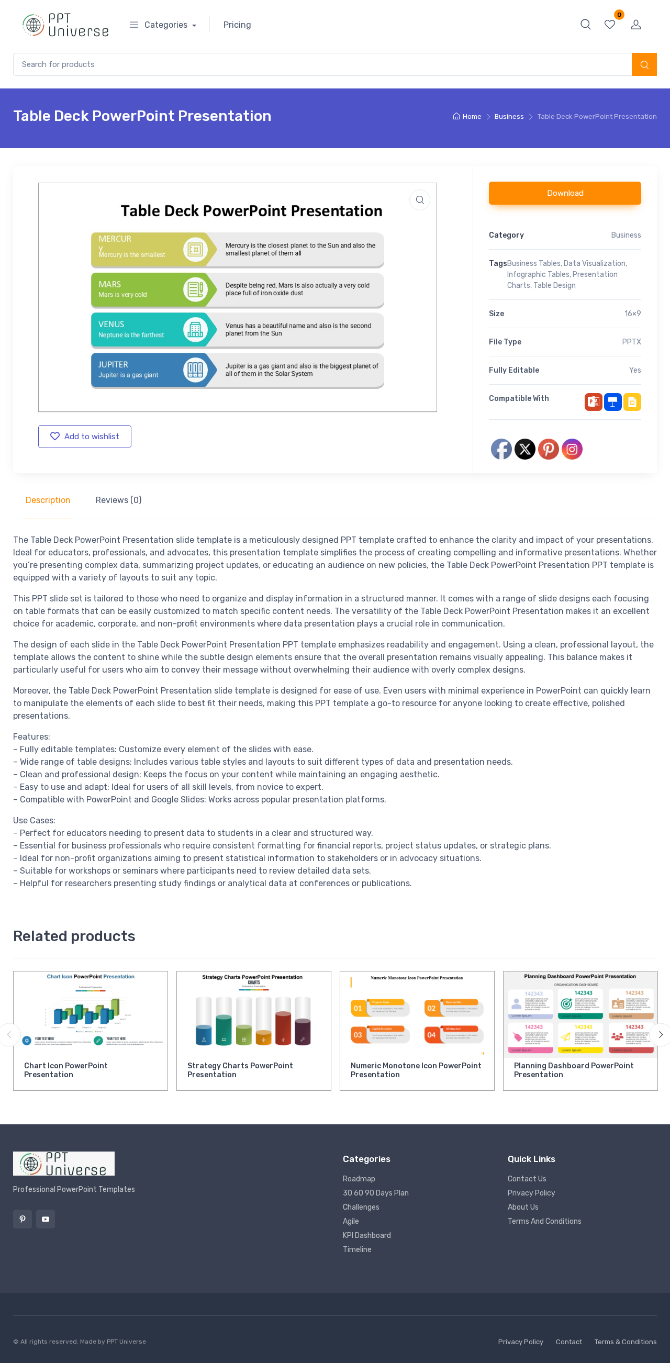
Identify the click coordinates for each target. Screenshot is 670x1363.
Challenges (361, 1207)
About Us (523, 1207)
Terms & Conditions (626, 1342)
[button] (586, 24)
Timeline (357, 1249)
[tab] (48, 500)
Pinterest (22, 1219)
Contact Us (527, 1179)
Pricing (237, 25)
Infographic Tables (538, 274)
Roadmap (359, 1179)
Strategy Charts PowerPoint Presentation (240, 1070)
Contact (569, 1342)
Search (644, 65)
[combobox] (335, 64)
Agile (351, 1221)
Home (472, 116)
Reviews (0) (118, 500)
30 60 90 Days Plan (376, 1193)
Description (48, 500)
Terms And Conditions (545, 1221)
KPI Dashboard (367, 1235)
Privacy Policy (531, 1193)
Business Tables (534, 263)
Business (509, 116)
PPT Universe (126, 1341)
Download (565, 193)
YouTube (45, 1219)
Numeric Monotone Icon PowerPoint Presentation (416, 1070)
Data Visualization (595, 263)
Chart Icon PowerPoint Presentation (66, 1070)
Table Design (554, 285)
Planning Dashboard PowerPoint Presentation (574, 1070)
